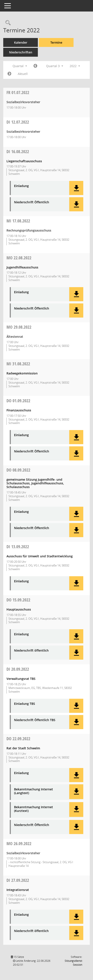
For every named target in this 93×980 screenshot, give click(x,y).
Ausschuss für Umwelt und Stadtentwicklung (39, 556)
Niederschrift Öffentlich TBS (34, 720)
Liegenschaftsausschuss (24, 161)
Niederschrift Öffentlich (31, 202)
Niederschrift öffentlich (31, 650)
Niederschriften (20, 52)
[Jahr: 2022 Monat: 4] (35, 66)
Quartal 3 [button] (53, 66)
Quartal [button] (18, 66)
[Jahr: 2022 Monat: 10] (9, 74)
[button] (76, 188)
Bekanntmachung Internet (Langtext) (33, 791)
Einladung (21, 186)
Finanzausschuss (18, 410)
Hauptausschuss (18, 609)
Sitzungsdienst (73, 963)
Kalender (20, 42)
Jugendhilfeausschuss (22, 267)
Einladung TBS (24, 704)
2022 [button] (73, 66)
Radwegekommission (22, 373)
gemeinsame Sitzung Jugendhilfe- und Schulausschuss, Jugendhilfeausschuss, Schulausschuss (35, 483)
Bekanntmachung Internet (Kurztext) (33, 809)
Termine (56, 42)
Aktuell (23, 74)
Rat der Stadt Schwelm (23, 748)
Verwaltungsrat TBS (20, 679)
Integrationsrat (17, 890)
